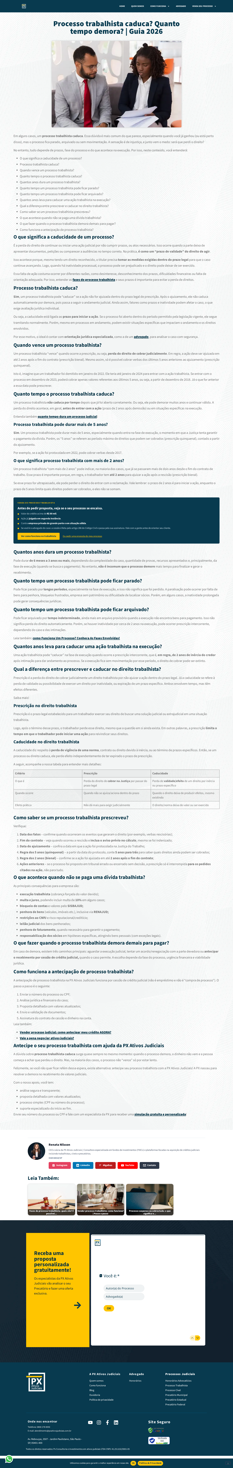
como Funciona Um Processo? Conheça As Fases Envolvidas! (76, 638)
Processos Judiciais (180, 1374)
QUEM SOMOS (137, 6)
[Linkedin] (116, 1422)
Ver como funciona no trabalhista (38, 536)
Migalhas (107, 1165)
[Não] (228, 1463)
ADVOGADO (181, 6)
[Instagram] (99, 1422)
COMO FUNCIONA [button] (158, 6)
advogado (141, 337)
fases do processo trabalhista (94, 279)
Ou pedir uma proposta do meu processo (82, 536)
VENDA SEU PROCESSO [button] (202, 6)
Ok (133, 1463)
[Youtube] (90, 1422)
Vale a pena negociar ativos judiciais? (47, 1038)
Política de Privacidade (150, 1463)
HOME (122, 6)
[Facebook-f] (107, 1422)
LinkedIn (85, 1165)
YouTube (129, 1165)
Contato (151, 1165)
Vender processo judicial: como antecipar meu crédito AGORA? (65, 1032)
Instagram (61, 1165)
